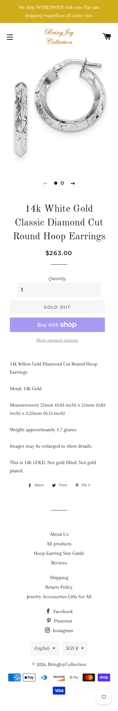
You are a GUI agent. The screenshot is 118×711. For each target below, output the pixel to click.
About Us (59, 534)
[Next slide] (73, 183)
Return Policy (59, 587)
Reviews (59, 563)
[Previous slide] (45, 183)
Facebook (62, 611)
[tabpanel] (59, 108)
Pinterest (62, 621)
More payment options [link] (57, 340)
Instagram (62, 630)
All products (59, 544)
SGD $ (72, 648)
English (41, 648)
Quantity (57, 278)
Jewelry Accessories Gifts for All (59, 597)
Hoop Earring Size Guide (59, 553)
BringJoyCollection (67, 664)
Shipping (59, 578)
